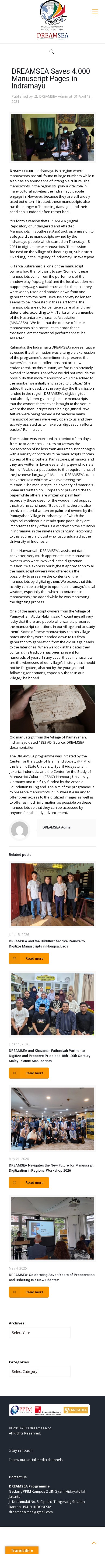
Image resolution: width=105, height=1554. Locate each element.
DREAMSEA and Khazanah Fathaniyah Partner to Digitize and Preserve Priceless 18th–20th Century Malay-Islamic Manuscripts (49, 1056)
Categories (19, 1362)
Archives (16, 1323)
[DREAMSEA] (52, 20)
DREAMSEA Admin (53, 96)
